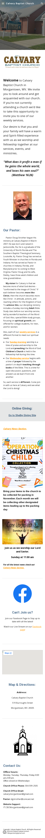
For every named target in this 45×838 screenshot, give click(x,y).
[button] (3, 3)
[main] (22, 127)
